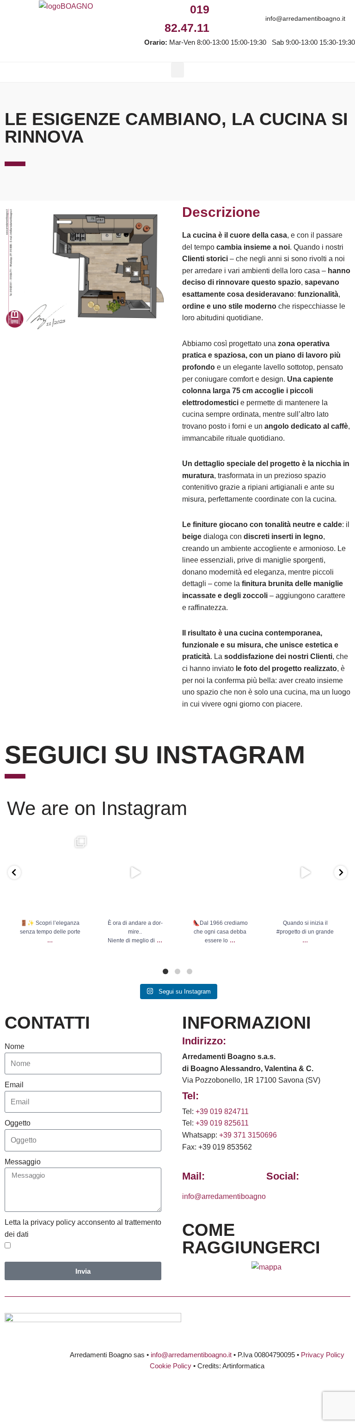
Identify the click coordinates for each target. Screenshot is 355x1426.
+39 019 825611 (222, 1123)
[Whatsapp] (261, 9)
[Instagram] (240, 9)
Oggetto (18, 1123)
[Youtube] (282, 9)
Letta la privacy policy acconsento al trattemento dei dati (83, 1228)
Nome (14, 1046)
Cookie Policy (170, 1366)
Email (14, 1085)
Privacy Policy (322, 1355)
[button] (177, 70)
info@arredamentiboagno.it (305, 18)
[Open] (50, 872)
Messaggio (23, 1162)
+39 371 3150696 (248, 1135)
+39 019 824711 (222, 1111)
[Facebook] (219, 9)
